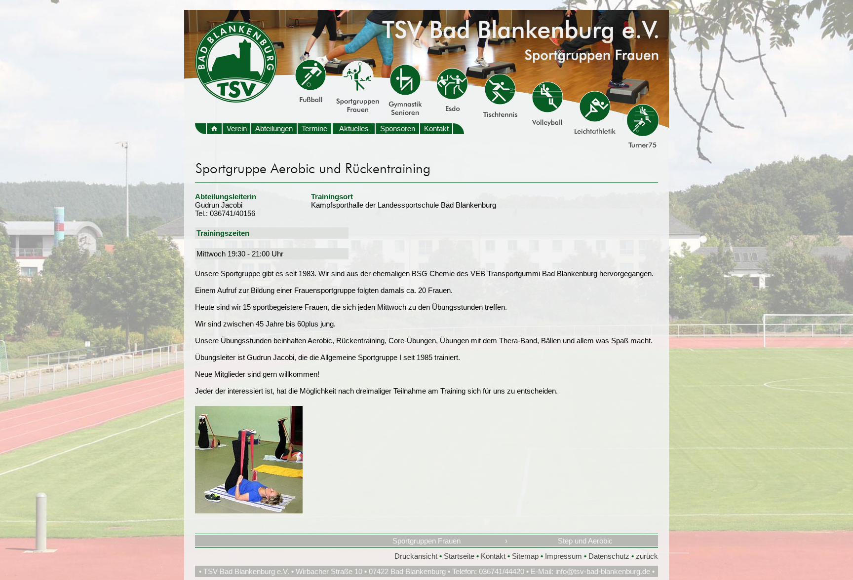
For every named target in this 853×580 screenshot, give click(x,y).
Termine (314, 128)
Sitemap (525, 556)
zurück (647, 556)
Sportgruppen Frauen (426, 541)
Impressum (563, 556)
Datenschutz (608, 556)
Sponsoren (397, 128)
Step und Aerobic (585, 541)
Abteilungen (274, 128)
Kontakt (436, 128)
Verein (237, 128)
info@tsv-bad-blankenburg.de (602, 571)
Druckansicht (415, 556)
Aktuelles (354, 128)
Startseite (459, 556)
